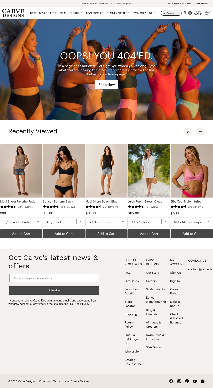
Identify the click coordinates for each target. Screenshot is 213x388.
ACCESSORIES (94, 13)
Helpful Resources (133, 262)
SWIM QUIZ (139, 13)
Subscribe (54, 290)
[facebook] (171, 381)
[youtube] (195, 381)
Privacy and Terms (50, 381)
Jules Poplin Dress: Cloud (145, 201)
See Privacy (82, 303)
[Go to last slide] (188, 131)
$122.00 (133, 213)
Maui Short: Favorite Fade (17, 201)
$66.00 (48, 213)
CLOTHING (75, 13)
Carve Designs (152, 262)
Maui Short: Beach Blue (101, 201)
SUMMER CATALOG (118, 13)
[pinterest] (187, 381)
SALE (152, 13)
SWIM (62, 13)
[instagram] (179, 381)
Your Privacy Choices (77, 381)
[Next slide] (200, 131)
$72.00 (175, 213)
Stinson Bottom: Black (58, 201)
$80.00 (5, 213)
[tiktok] (203, 381)
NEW (33, 13)
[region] (106, 191)
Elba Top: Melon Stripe (186, 201)
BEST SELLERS (47, 13)
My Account (177, 262)
